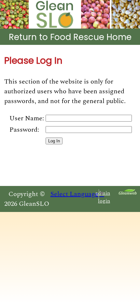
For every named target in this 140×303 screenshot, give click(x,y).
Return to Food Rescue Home (70, 37)
